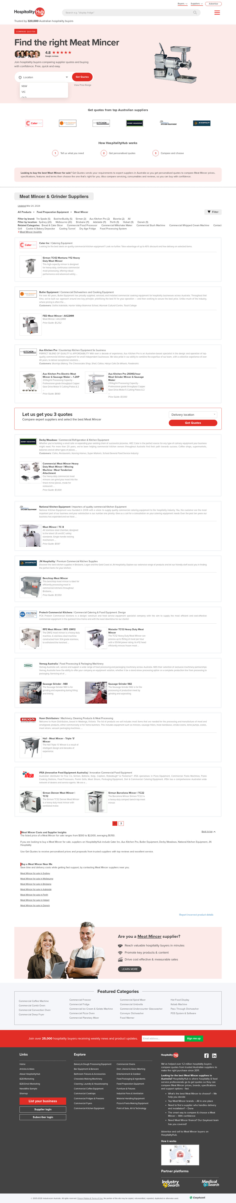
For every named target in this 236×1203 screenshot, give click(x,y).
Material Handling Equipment (131, 1098)
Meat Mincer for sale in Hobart (34, 900)
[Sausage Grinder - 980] (52, 679)
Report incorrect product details (196, 914)
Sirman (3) (81, 218)
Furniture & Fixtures (126, 1088)
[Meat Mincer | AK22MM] (52, 311)
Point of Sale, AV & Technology (131, 1108)
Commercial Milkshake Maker (116, 225)
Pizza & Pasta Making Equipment (132, 1103)
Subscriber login (43, 1117)
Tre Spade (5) (43, 218)
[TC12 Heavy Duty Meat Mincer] (117, 625)
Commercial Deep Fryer (31, 1014)
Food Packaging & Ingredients (131, 1078)
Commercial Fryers (83, 1103)
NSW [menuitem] (24, 86)
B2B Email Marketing (30, 1083)
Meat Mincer (81, 212)
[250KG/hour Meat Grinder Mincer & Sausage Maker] (117, 369)
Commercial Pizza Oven (82, 1013)
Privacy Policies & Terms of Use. (90, 1198)
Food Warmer (127, 1017)
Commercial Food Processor (82, 225)
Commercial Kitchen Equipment (89, 1108)
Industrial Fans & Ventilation (130, 1093)
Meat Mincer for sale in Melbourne (36, 878)
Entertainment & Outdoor (129, 1074)
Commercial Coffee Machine (34, 1001)
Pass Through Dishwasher (185, 1008)
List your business (43, 1101)
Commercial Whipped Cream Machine (189, 225)
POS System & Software (183, 1013)
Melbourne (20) (64, 222)
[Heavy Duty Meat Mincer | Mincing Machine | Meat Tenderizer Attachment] (52, 459)
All (129, 218)
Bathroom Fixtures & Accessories (90, 1074)
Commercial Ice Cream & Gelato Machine (91, 1008)
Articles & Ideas (27, 1069)
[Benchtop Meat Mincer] (52, 574)
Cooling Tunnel (67, 228)
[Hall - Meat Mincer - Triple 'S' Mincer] (52, 734)
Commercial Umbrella (131, 1004)
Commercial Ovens (126, 1064)
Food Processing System (113, 228)
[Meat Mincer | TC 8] (52, 522)
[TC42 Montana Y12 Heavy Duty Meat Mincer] (52, 253)
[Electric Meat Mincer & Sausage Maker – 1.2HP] (52, 369)
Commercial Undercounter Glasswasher (141, 1008)
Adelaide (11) (99, 222)
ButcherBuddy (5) (63, 218)
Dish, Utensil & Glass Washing (131, 1069)
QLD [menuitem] (24, 97)
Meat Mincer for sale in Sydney (35, 873)
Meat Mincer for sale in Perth (34, 894)
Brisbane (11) (82, 222)
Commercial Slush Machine (150, 225)
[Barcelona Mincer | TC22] (117, 788)
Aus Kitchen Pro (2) (99, 218)
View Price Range (82, 85)
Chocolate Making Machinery (88, 1078)
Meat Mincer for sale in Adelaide (35, 889)
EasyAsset (208, 1120)
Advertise (213, 3)
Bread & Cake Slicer (52, 225)
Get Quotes (82, 76)
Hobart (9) (128, 222)
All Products (24, 212)
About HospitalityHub (30, 1074)
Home (22, 1064)
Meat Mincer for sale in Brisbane (35, 884)
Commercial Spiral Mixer (133, 999)
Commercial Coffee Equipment (88, 1088)
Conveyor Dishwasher (132, 1013)
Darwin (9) (143, 222)
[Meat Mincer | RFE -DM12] (52, 625)
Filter (215, 212)
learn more (130, 969)
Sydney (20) (45, 222)
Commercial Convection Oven (35, 1010)
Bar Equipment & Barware (86, 1069)
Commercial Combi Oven (32, 1005)
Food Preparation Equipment (53, 212)
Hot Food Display (180, 999)
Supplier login (42, 1109)
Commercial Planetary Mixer (84, 1017)
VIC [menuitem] (24, 91)
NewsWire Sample (28, 1088)
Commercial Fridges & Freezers (89, 1098)
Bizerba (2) (118, 218)
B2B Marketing (27, 1078)
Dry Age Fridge (87, 228)
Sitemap (24, 1093)
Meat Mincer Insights (31, 231)
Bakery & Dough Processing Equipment (92, 1064)
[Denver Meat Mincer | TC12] (52, 788)
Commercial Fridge (79, 1004)
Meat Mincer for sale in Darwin (35, 905)
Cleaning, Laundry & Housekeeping (91, 1083)
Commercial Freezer (80, 999)
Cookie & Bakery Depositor (40, 228)
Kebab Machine (179, 1004)
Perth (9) (114, 222)
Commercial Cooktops (85, 1093)
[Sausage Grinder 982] (117, 679)
